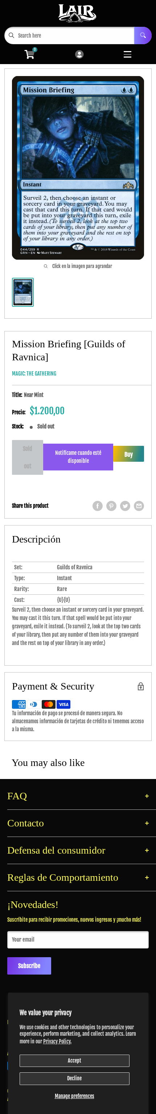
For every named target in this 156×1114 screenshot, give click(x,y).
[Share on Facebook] (98, 506)
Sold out (27, 457)
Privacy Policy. (57, 1041)
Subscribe (29, 965)
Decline (74, 1078)
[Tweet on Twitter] (125, 506)
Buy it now (128, 456)
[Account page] (79, 55)
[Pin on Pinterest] (111, 506)
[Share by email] (139, 506)
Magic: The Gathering (34, 373)
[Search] (143, 35)
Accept (74, 1061)
